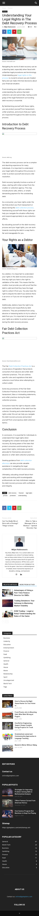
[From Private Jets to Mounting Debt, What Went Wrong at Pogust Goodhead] (7, 715)
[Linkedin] (22, 574)
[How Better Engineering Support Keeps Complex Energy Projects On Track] (7, 726)
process (5, 495)
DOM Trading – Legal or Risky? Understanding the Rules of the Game (24, 613)
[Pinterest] (14, 32)
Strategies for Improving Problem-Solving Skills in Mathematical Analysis (23, 792)
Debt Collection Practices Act (20, 366)
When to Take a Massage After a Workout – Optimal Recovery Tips (30, 524)
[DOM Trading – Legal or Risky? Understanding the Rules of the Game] (7, 613)
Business (6, 638)
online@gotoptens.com (23, 897)
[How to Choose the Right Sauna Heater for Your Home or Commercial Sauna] (7, 704)
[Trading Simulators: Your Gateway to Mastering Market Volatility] (7, 603)
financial (21, 493)
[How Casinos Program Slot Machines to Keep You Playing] (7, 813)
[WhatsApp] (19, 32)
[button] (3, 3)
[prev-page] (3, 621)
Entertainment (8, 648)
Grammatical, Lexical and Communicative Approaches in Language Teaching (25, 736)
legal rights (29, 493)
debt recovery (12, 493)
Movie (5, 670)
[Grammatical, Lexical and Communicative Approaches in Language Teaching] (7, 737)
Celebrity (6, 641)
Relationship (8, 674)
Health (5, 664)
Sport (5, 677)
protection (13, 495)
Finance (10, 8)
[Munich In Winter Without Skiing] (7, 748)
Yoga (5, 687)
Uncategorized (8, 680)
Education (7, 644)
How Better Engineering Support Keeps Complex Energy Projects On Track (24, 725)
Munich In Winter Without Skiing (26, 745)
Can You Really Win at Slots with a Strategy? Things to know (10, 523)
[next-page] (7, 621)
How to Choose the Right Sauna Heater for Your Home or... (25, 703)
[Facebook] (4, 32)
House (5, 667)
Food (5, 654)
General (6, 661)
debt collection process (25, 208)
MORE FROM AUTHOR (27, 584)
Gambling (7, 657)
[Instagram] (17, 574)
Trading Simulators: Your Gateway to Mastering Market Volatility (24, 603)
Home (4, 8)
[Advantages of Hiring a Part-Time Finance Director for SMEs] (7, 593)
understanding (22, 495)
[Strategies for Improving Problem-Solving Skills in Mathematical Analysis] (7, 792)
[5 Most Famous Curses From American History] (7, 803)
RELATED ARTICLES (10, 584)
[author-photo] (19, 546)
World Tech (7, 683)
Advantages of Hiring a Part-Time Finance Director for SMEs (23, 592)
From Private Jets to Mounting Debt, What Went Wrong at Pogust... (26, 714)
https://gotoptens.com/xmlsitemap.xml (16, 827)
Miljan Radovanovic (10, 27)
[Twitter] (9, 32)
